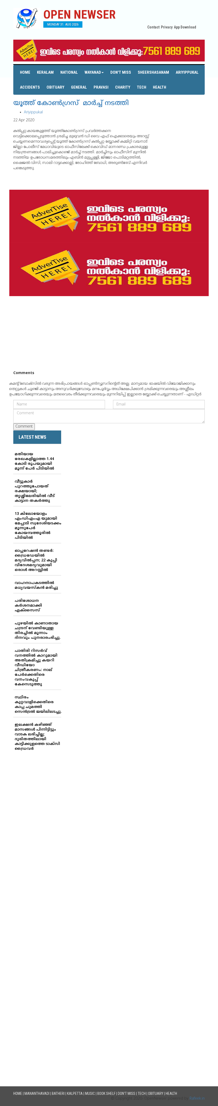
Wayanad (93, 72)
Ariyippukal (187, 72)
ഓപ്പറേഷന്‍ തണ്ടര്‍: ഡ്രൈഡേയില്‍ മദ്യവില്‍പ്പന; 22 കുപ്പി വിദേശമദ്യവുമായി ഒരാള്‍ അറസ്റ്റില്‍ (36, 560)
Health (159, 87)
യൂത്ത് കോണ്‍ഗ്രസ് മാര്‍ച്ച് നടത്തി (71, 103)
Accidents (30, 87)
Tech (141, 87)
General (79, 87)
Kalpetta (75, 1093)
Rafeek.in (197, 1098)
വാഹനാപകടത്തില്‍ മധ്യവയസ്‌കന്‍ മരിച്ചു (36, 585)
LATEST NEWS (32, 437)
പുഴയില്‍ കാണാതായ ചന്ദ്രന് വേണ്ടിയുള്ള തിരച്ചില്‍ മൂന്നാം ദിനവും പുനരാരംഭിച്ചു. (38, 630)
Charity (122, 87)
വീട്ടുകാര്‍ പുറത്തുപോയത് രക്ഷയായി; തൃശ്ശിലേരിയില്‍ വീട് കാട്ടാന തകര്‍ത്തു (34, 491)
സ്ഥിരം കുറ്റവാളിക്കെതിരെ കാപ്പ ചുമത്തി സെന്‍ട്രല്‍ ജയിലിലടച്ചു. (38, 704)
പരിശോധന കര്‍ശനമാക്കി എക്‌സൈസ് (28, 606)
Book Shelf (106, 1093)
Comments (23, 373)
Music (90, 1093)
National (69, 72)
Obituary (55, 87)
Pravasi (101, 87)
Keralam (45, 72)
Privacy (167, 27)
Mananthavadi (36, 1093)
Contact (153, 27)
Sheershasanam (153, 72)
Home (25, 72)
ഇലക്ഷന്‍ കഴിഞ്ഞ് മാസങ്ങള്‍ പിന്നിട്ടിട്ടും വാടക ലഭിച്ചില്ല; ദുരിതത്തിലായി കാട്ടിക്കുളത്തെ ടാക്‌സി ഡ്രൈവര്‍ (37, 737)
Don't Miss (120, 72)
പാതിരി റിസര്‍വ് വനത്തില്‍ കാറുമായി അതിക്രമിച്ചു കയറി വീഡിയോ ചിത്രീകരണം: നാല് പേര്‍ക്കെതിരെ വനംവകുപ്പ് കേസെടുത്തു (36, 668)
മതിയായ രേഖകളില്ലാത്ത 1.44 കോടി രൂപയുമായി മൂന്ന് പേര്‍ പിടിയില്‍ (34, 461)
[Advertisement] (109, 333)
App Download (185, 27)
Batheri (58, 1093)
